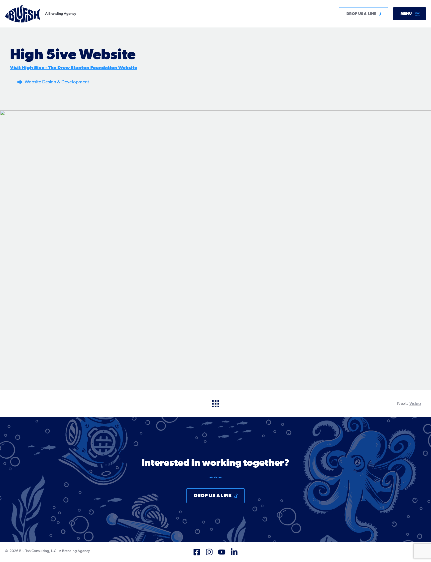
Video (415, 403)
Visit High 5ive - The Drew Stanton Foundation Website (73, 67)
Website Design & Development (57, 82)
